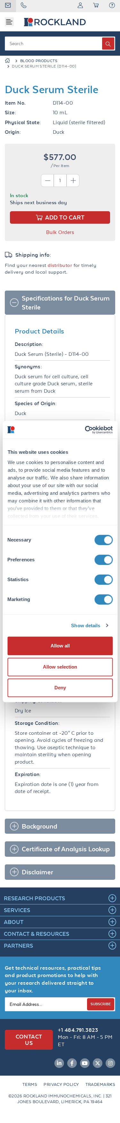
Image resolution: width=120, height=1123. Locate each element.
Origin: (13, 132)
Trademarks (100, 1084)
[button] (112, 6)
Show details (85, 625)
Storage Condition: (37, 723)
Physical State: (23, 122)
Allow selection (60, 667)
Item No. (15, 103)
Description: (29, 344)
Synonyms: (28, 367)
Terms (29, 1084)
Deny (60, 687)
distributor (60, 265)
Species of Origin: (36, 403)
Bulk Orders (60, 232)
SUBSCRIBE (101, 1004)
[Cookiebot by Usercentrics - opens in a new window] (85, 430)
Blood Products (38, 61)
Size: (10, 112)
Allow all (60, 645)
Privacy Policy (61, 1084)
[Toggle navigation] (9, 21)
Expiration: (28, 774)
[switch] (103, 560)
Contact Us (29, 1039)
